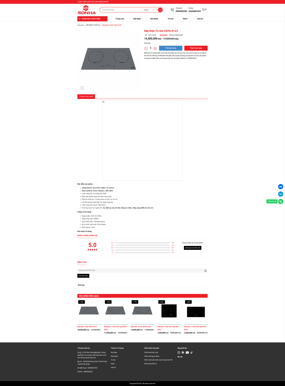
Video (185, 19)
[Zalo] (280, 194)
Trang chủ (119, 19)
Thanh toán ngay (196, 48)
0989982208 (272, 201)
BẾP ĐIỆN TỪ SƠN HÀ (93, 25)
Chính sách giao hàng (151, 356)
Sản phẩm (154, 19)
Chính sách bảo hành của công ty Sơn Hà (158, 360)
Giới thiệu (137, 19)
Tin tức (171, 19)
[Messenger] (280, 186)
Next (214, 320)
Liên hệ (200, 19)
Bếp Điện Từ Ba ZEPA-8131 (87, 327)
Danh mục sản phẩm (91, 19)
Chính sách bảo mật (151, 352)
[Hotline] (280, 201)
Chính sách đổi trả (150, 364)
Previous (71, 320)
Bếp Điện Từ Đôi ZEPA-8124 (141, 327)
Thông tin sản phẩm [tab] (86, 96)
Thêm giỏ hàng (170, 48)
